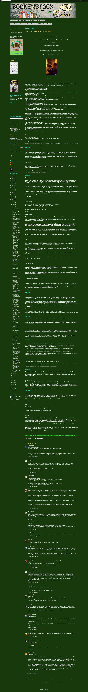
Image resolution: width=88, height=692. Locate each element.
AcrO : (26, 308)
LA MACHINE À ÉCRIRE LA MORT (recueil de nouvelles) (16, 362)
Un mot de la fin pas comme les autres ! (16, 209)
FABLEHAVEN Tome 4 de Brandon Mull (15, 309)
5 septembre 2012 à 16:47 (33, 636)
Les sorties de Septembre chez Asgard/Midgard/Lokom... (16, 296)
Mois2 (30, 439)
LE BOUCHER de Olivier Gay (16, 266)
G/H (27, 23)
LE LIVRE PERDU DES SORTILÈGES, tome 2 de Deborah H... (16, 286)
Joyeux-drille (30, 459)
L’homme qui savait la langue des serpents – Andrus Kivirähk (15, 130)
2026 (13, 174)
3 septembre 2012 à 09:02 (33, 544)
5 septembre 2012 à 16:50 (33, 642)
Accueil (12, 20)
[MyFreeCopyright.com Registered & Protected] (16, 399)
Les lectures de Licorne (33, 570)
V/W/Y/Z (49, 23)
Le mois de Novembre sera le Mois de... (16, 227)
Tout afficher (21, 147)
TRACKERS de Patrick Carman (16, 348)
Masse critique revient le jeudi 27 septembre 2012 (16, 277)
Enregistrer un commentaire (32, 673)
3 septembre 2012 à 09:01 (33, 536)
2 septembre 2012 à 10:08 (33, 508)
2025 (13, 176)
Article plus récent (29, 678)
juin (13, 377)
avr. (13, 380)
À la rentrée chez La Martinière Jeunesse (16, 291)
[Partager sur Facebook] (41, 438)
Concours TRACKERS (15, 322)
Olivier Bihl (30, 652)
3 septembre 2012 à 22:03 (33, 602)
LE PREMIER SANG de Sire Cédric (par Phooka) (15, 301)
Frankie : (27, 281)
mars (14, 382)
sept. (14, 206)
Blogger (46, 689)
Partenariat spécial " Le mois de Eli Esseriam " (16, 223)
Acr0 (29, 523)
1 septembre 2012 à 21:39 (33, 486)
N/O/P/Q (39, 23)
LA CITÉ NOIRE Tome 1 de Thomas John (15, 305)
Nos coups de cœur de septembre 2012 (16, 215)
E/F (23, 23)
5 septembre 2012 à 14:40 (33, 629)
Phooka (29, 539)
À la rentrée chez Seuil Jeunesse (15, 328)
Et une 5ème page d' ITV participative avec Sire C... (16, 232)
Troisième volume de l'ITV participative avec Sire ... (16, 318)
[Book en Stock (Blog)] (11, 157)
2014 (13, 196)
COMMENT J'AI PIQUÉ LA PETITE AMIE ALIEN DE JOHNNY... (15, 247)
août (14, 373)
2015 (13, 194)
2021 (13, 183)
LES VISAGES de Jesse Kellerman (16, 337)
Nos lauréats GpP (40, 20)
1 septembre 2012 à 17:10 (33, 472)
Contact (17, 20)
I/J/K (31, 23)
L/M (34, 23)
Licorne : (27, 378)
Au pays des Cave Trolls (16, 124)
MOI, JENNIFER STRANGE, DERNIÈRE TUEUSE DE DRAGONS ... (15, 333)
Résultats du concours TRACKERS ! (15, 281)
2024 (13, 178)
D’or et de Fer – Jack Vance (16, 126)
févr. (14, 384)
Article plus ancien (73, 678)
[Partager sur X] (40, 438)
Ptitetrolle (30, 594)
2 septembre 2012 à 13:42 (33, 520)
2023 (13, 180)
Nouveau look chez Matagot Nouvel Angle (16, 219)
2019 (13, 187)
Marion (29, 488)
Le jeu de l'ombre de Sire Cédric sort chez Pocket (16, 344)
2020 (13, 185)
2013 (13, 197)
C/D (20, 23)
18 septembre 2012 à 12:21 (33, 649)
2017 (13, 190)
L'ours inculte (14, 133)
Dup (29, 604)
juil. (13, 375)
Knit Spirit (30, 532)
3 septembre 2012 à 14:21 (33, 567)
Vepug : (26, 199)
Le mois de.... (23, 20)
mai (13, 378)
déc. (14, 201)
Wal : (26, 404)
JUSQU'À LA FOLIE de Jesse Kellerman (16, 236)
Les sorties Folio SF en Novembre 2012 (16, 256)
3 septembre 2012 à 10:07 (33, 556)
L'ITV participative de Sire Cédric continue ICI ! (15, 340)
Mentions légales (13, 402)
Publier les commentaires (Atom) (54, 682)
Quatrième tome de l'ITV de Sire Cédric (16, 273)
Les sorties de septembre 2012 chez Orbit (16, 325)
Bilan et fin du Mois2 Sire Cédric (16, 212)
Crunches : (27, 134)
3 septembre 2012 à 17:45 (33, 582)
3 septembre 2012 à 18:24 (33, 592)
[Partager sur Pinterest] (42, 438)
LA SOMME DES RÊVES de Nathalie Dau (15, 252)
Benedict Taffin (31, 614)
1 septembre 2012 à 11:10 (33, 456)
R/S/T (44, 23)
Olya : (26, 239)
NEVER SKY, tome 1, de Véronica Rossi (16, 269)
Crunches (30, 445)
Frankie (29, 511)
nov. (13, 202)
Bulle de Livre (14, 138)
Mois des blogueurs (31, 20)
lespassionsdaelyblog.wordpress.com (16, 143)
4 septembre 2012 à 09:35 (33, 611)
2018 (13, 188)
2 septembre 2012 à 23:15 (33, 529)
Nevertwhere (14, 128)
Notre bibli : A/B (14, 23)
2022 (13, 181)
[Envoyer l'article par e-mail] (36, 438)
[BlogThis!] (39, 438)
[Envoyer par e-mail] (38, 438)
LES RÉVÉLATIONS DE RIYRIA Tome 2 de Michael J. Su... (16, 352)
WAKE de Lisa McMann (15, 264)
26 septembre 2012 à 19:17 (33, 671)
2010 (13, 389)
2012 (13, 199)
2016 (13, 192)
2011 (13, 388)
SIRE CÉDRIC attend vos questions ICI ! (15, 357)
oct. (13, 204)
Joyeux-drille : (28, 160)
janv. (14, 385)
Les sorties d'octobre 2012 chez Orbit (15, 260)
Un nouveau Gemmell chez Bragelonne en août (15, 367)
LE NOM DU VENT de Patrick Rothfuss (16, 313)
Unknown (30, 475)
